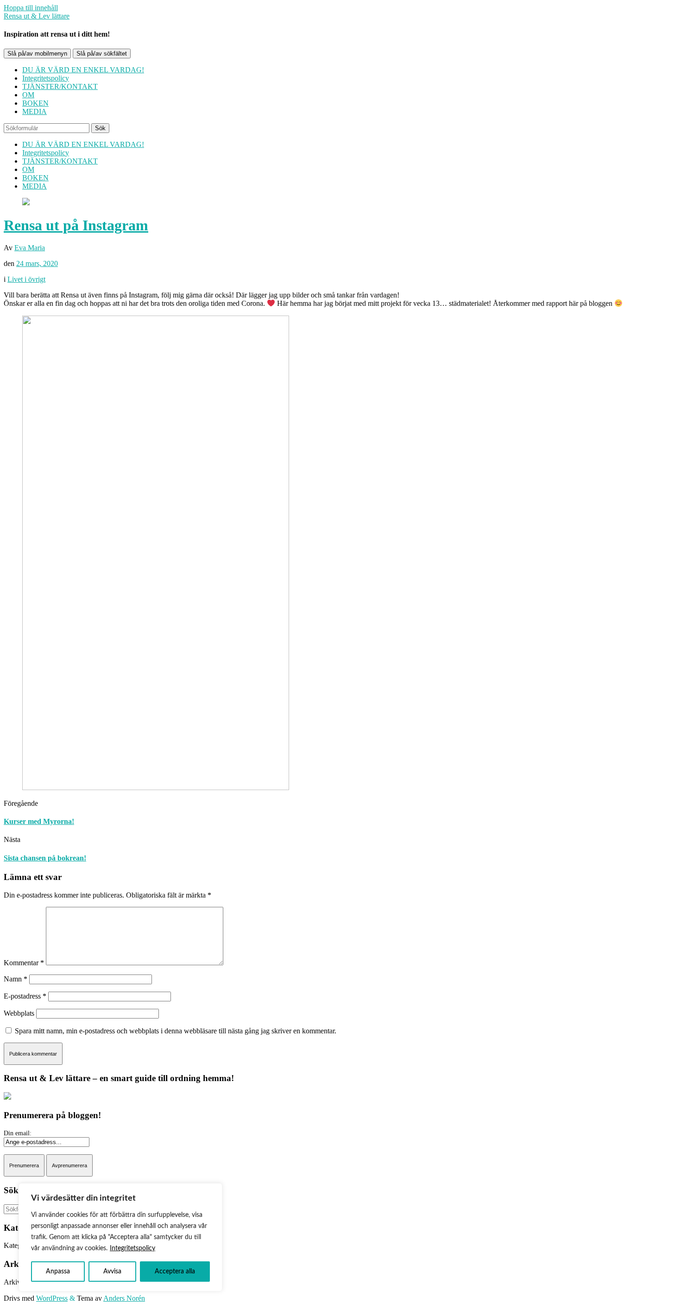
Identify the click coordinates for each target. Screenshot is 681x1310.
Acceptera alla (175, 1271)
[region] (120, 1237)
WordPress (52, 1298)
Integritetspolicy (132, 1248)
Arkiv (12, 1282)
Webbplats (19, 1013)
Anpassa (58, 1271)
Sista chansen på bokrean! (45, 858)
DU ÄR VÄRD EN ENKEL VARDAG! (83, 70)
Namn (15, 979)
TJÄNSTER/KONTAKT (60, 86)
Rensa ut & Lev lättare (36, 16)
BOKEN (35, 103)
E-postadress (25, 996)
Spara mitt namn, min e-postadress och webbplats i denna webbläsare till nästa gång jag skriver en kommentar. (175, 1031)
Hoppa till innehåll (31, 8)
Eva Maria (29, 248)
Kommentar (24, 963)
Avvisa (112, 1271)
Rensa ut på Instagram (76, 225)
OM (28, 95)
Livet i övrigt (26, 279)
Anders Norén (124, 1298)
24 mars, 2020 (37, 263)
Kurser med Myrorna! (39, 821)
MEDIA (34, 111)
